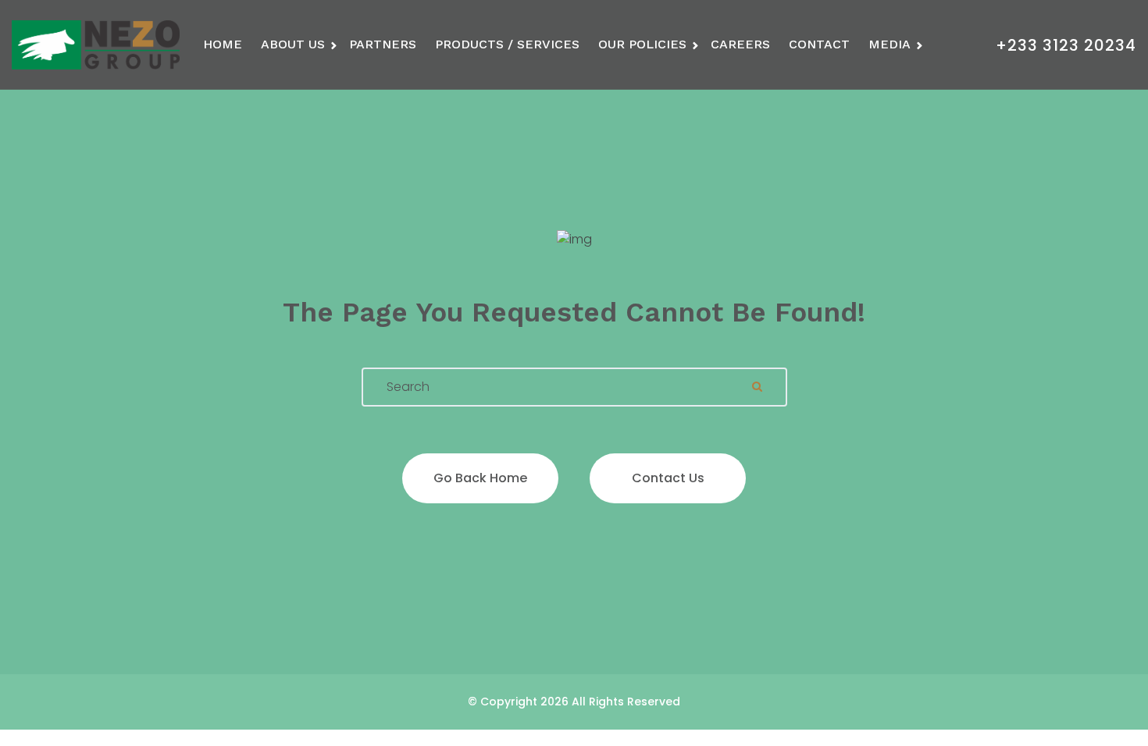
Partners (382, 44)
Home (222, 44)
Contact (819, 44)
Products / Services (507, 44)
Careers (740, 44)
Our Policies (642, 44)
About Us (293, 44)
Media (889, 44)
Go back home (480, 478)
